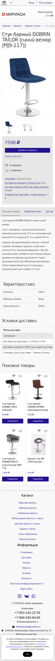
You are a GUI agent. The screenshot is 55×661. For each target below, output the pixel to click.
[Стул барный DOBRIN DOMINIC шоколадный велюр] (38, 389)
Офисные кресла (27, 508)
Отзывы (26, 573)
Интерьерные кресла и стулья (27, 518)
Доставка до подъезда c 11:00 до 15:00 (22, 183)
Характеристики (33, 211)
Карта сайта (26, 589)
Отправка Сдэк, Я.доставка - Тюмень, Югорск (25, 195)
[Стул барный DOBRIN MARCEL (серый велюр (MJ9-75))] (12, 444)
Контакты (26, 578)
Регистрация (45, 3)
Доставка (26, 557)
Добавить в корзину (27, 150)
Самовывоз (10, 179)
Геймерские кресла (27, 513)
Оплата (26, 563)
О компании (26, 552)
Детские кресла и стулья (27, 523)
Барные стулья (27, 529)
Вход (31, 3)
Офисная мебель (27, 503)
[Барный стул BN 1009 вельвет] (38, 444)
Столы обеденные (27, 534)
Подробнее (12, 421)
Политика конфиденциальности (26, 583)
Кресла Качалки (27, 539)
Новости (26, 568)
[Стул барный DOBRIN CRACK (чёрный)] (12, 389)
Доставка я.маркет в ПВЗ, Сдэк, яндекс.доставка (26, 187)
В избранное (15, 165)
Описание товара (11, 211)
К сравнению (16, 170)
